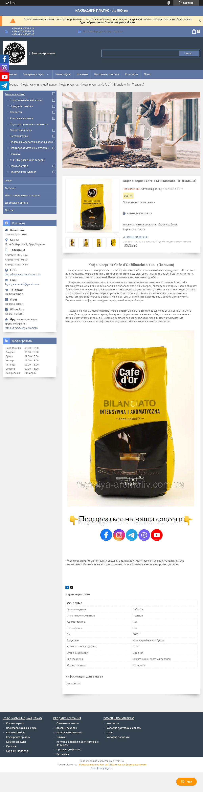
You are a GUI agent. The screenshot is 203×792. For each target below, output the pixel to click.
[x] (71, 588)
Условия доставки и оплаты (124, 727)
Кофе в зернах (69, 84)
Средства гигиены (21, 130)
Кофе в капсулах (16, 741)
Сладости (16, 112)
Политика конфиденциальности (128, 764)
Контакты (131, 74)
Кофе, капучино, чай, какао (39, 84)
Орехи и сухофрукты (68, 749)
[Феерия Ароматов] (15, 53)
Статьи (9, 210)
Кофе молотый (15, 732)
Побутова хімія (19, 165)
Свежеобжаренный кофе (21, 727)
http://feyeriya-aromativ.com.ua (22, 274)
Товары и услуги (33, 74)
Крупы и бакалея (66, 727)
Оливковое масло (67, 723)
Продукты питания (21, 106)
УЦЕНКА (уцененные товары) (27, 159)
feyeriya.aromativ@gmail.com (22, 284)
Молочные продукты (69, 732)
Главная (11, 74)
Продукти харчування (23, 171)
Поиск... (189, 53)
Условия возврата (118, 737)
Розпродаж (63, 74)
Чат (189, 781)
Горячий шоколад (17, 750)
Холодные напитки (21, 118)
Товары (13, 84)
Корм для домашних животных (29, 124)
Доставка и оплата (106, 74)
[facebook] (67, 588)
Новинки (82, 74)
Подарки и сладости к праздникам (31, 141)
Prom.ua (119, 761)
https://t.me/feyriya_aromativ (21, 327)
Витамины (62, 754)
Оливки (61, 737)
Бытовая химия (19, 136)
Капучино (11, 746)
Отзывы (10, 188)
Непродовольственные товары (29, 147)
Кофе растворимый (18, 737)
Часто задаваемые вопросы (22, 195)
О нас (147, 74)
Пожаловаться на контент (93, 764)
